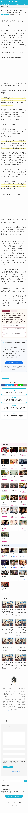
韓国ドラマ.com (14, 1)
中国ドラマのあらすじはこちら (14, 796)
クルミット (14, 684)
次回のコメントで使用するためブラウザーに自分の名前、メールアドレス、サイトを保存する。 (14, 762)
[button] (3, 385)
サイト (4, 757)
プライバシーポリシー (18, 802)
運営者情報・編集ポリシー (11, 801)
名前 (3, 747)
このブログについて (9, 802)
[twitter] (14, 713)
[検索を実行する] (25, 781)
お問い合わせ (19, 801)
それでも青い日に (5, 14)
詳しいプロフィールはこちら (14, 710)
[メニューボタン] (1, 1)
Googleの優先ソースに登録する (14, 362)
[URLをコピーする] (25, 385)
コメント (5, 730)
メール (4, 752)
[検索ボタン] (26, 1)
